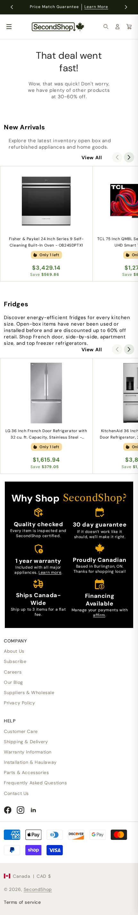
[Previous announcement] (12, 7)
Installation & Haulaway (30, 762)
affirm (99, 615)
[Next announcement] (126, 7)
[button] (105, 27)
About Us (14, 651)
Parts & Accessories (26, 772)
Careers (13, 672)
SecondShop (38, 889)
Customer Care (21, 731)
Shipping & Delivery (26, 742)
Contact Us (16, 793)
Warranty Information (28, 752)
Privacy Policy (19, 703)
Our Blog (13, 682)
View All (92, 157)
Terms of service (22, 902)
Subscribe (15, 661)
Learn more (50, 572)
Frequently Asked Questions (35, 783)
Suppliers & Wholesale (29, 692)
